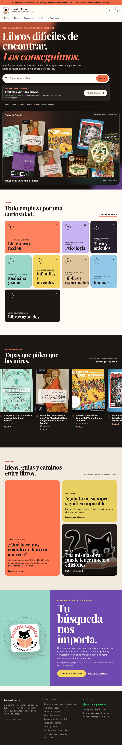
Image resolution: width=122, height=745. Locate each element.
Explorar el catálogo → (98, 673)
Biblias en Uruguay (52, 711)
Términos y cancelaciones (55, 734)
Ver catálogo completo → (106, 362)
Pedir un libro (55, 18)
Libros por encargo (52, 723)
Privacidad (48, 737)
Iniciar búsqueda (95, 93)
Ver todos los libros (108, 214)
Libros (6, 18)
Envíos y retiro (50, 726)
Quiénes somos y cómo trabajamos (59, 704)
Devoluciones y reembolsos (56, 730)
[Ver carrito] (116, 10)
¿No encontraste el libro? (55, 708)
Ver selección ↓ (110, 181)
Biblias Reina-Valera (52, 715)
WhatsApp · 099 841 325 (99, 704)
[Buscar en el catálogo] (109, 10)
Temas (16, 18)
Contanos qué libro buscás (71, 673)
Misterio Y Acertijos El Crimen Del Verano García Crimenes (89, 418)
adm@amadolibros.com (94, 709)
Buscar (102, 78)
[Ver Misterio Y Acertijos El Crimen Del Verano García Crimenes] (88, 390)
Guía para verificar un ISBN (55, 719)
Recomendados (30, 18)
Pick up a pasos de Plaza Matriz (97, 713)
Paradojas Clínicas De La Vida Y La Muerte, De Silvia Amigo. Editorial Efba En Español (53, 419)
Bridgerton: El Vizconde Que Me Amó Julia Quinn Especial (18, 418)
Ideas (43, 18)
